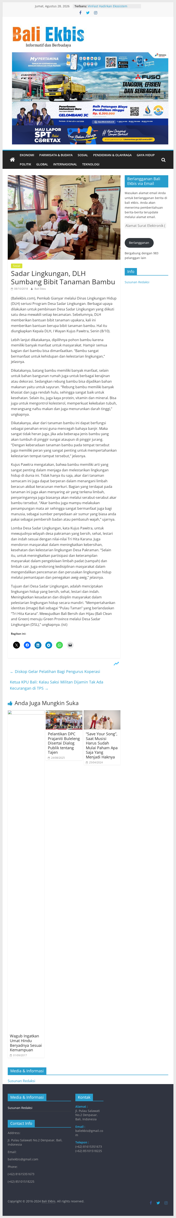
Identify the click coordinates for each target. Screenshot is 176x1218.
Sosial (83, 155)
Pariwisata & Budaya (56, 155)
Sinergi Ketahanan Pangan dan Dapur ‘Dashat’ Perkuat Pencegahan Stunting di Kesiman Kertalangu (113, 7)
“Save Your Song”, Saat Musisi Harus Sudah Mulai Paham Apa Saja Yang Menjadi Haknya (102, 745)
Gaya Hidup (146, 155)
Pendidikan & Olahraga (112, 155)
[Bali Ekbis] (12, 159)
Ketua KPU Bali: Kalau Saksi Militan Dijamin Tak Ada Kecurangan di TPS (56, 685)
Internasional (65, 164)
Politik (25, 164)
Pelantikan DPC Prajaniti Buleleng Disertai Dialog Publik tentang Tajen (64, 743)
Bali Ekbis (40, 289)
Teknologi (90, 164)
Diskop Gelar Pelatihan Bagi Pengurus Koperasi (55, 671)
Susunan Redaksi (137, 282)
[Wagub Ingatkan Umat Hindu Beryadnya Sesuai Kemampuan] (26, 712)
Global (42, 164)
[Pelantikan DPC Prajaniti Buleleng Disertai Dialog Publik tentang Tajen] (64, 712)
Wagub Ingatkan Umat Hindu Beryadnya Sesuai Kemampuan (26, 1042)
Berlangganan (139, 243)
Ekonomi (27, 155)
